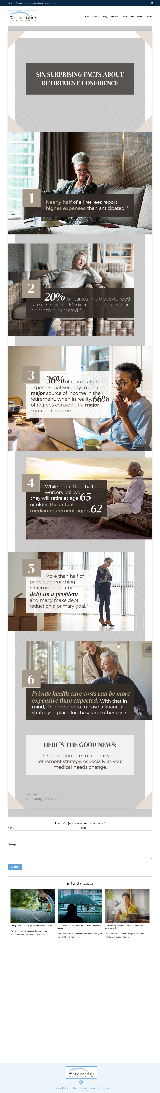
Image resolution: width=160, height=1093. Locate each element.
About (92, 1088)
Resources (84, 1088)
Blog (75, 1088)
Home (58, 1088)
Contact (84, 1090)
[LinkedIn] (152, 3)
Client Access (103, 1088)
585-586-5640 (50, 3)
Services (67, 1088)
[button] (87, 16)
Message (12, 844)
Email (83, 827)
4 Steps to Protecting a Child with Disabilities (32, 925)
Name (11, 827)
